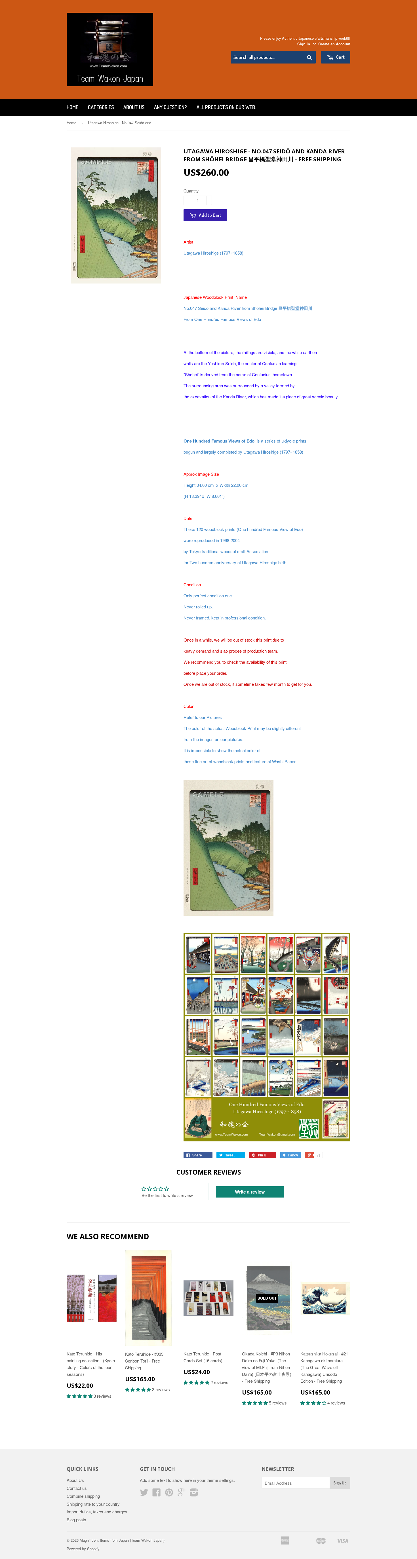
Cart (340, 57)
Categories (101, 107)
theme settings (220, 1480)
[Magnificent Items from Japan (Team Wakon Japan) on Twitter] (144, 1494)
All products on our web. (226, 107)
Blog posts (76, 1519)
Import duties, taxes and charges (97, 1511)
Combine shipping (83, 1496)
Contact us (77, 1488)
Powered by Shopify (83, 1548)
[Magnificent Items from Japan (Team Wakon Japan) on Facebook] (156, 1494)
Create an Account (334, 43)
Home (72, 107)
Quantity (191, 191)
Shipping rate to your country (93, 1504)
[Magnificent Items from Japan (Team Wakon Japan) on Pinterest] (169, 1494)
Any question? (170, 107)
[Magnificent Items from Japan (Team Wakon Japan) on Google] (181, 1494)
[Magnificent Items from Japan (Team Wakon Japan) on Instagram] (194, 1494)
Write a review (250, 1191)
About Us (133, 107)
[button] (80, 1396)
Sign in (303, 43)
